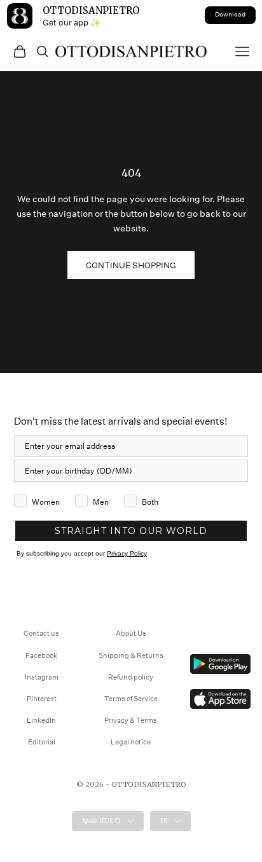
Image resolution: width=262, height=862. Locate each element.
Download (230, 14)
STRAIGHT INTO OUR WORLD (131, 531)
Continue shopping (131, 265)
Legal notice (131, 742)
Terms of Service (131, 699)
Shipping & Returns (131, 655)
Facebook (41, 655)
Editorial (41, 742)
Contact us (41, 633)
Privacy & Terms (130, 720)
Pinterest (42, 699)
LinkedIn (41, 720)
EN (164, 820)
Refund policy (130, 677)
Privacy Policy (127, 553)
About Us (131, 633)
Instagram (42, 677)
